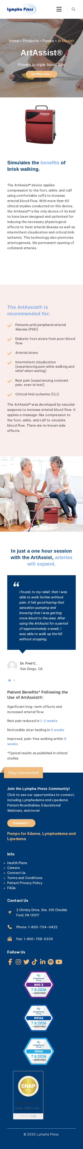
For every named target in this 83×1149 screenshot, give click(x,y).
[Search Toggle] (73, 9)
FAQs (11, 888)
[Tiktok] (35, 962)
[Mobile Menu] (59, 9)
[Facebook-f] (10, 962)
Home (14, 41)
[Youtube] (59, 962)
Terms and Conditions (24, 878)
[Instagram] (18, 962)
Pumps (48, 41)
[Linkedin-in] (43, 962)
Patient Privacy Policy (25, 883)
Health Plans (17, 863)
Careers (13, 868)
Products (31, 41)
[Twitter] (26, 962)
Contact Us (16, 873)
